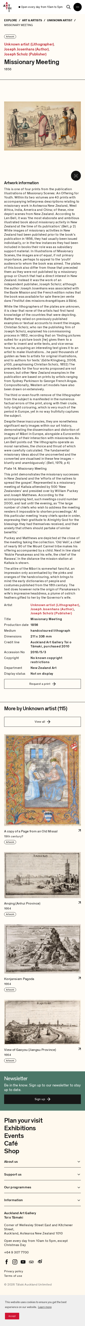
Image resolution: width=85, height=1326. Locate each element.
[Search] (68, 7)
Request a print (40, 684)
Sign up (40, 1099)
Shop (11, 1151)
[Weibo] (39, 1261)
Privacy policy (13, 1271)
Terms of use (13, 1276)
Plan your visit (23, 1120)
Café (11, 1143)
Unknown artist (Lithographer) (29, 44)
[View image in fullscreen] (76, 176)
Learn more (45, 1307)
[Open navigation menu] (77, 7)
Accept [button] (12, 1316)
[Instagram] (14, 1261)
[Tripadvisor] (31, 1261)
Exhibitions (20, 1128)
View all (40, 722)
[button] (42, 789)
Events (14, 1135)
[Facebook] (6, 1261)
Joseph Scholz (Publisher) (25, 54)
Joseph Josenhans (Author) (26, 49)
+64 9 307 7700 (16, 1252)
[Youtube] (23, 1261)
